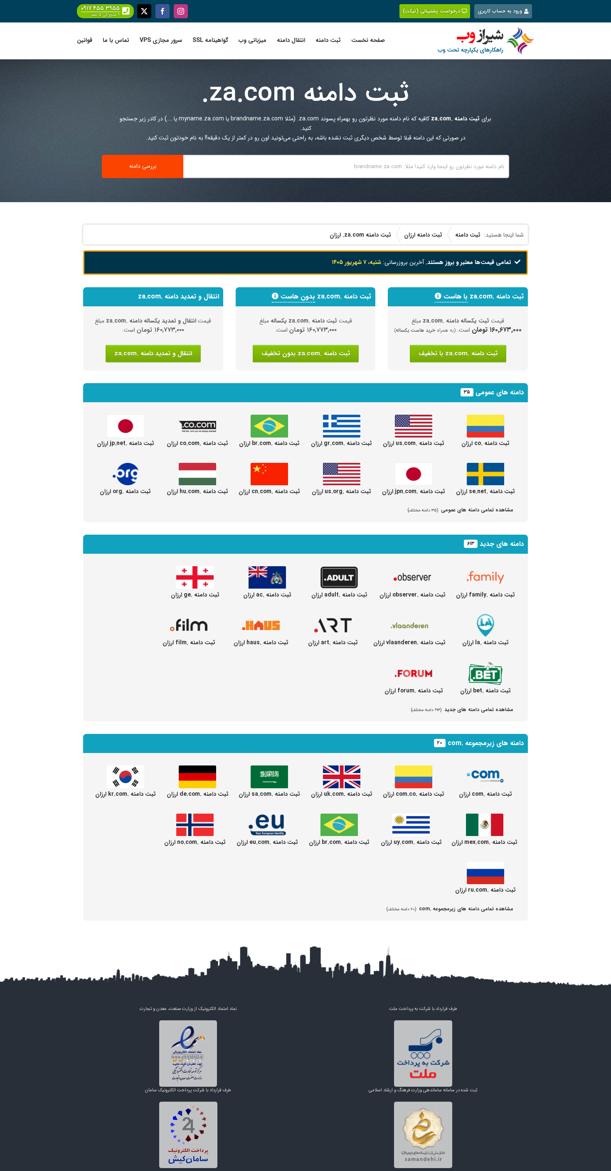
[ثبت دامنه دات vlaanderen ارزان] (409, 618)
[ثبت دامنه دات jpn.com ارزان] (413, 467)
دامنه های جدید (502, 544)
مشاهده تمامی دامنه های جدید (462, 710)
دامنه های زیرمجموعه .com (486, 743)
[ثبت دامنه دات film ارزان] (188, 618)
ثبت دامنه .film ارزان (189, 642)
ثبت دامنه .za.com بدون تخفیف (305, 354)
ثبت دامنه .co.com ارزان (197, 443)
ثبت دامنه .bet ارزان (485, 690)
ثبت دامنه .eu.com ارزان (267, 842)
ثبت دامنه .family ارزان (485, 594)
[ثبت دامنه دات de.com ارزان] (197, 770)
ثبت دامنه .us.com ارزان (413, 443)
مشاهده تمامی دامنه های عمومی (460, 510)
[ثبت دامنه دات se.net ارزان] (485, 467)
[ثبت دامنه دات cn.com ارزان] (269, 467)
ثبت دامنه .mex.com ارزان (484, 842)
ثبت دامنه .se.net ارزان (485, 491)
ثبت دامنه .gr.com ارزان (341, 443)
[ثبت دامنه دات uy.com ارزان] (411, 818)
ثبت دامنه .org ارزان (125, 491)
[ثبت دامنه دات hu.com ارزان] (197, 467)
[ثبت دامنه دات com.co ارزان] (413, 770)
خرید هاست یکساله (415, 330)
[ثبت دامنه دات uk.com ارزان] (341, 770)
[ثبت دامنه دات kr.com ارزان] (125, 770)
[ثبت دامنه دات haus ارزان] (261, 618)
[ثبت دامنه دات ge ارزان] (195, 570)
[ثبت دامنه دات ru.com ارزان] (485, 865)
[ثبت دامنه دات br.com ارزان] (269, 419)
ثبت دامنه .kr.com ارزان (125, 794)
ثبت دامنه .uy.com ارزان (411, 842)
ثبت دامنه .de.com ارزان (198, 794)
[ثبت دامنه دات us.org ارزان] (341, 467)
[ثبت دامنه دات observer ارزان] (412, 570)
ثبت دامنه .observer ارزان (412, 594)
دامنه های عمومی (499, 392)
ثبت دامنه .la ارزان (485, 642)
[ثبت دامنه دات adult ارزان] (339, 570)
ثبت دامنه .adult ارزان (339, 594)
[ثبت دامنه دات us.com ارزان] (413, 419)
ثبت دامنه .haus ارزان (261, 642)
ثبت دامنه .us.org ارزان (341, 491)
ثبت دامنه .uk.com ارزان (341, 794)
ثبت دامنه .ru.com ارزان (485, 890)
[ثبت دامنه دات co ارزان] (485, 419)
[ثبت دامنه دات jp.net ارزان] (125, 419)
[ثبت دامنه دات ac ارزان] (267, 570)
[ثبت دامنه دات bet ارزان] (485, 666)
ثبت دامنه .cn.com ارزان (269, 491)
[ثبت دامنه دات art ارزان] (333, 618)
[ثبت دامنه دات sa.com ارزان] (269, 770)
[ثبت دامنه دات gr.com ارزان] (341, 419)
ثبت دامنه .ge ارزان (195, 594)
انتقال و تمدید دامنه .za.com (153, 354)
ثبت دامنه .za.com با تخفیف (458, 354)
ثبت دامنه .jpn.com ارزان (413, 491)
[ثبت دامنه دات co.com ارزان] (197, 419)
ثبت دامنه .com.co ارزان (413, 794)
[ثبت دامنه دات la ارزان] (485, 618)
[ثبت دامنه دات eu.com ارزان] (267, 818)
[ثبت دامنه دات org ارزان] (125, 467)
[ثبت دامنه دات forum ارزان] (413, 666)
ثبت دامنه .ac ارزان (267, 594)
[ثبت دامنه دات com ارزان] (485, 770)
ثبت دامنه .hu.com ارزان (197, 491)
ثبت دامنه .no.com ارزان (195, 842)
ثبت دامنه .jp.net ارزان (125, 443)
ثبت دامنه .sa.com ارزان (269, 794)
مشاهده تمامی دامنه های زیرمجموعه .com (450, 909)
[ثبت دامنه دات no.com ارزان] (195, 818)
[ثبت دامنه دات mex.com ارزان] (484, 818)
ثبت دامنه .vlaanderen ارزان (409, 642)
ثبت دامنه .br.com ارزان (269, 443)
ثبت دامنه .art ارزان (333, 642)
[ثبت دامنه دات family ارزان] (485, 570)
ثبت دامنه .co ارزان (485, 443)
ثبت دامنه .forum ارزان (413, 690)
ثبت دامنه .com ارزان (485, 794)
